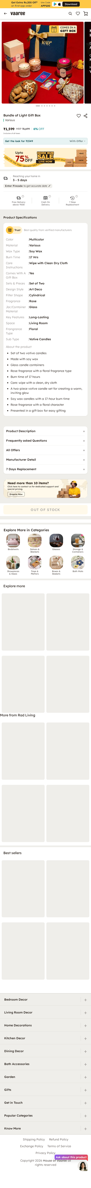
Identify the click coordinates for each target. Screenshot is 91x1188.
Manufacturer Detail (21, 460)
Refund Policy (58, 1139)
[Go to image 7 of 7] (54, 106)
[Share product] (85, 116)
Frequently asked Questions (26, 440)
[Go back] (5, 13)
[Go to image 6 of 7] (52, 106)
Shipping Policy (34, 1139)
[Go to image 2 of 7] (42, 106)
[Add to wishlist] (79, 116)
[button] (18, 200)
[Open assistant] (83, 1166)
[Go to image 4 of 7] (47, 106)
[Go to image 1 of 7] (38, 106)
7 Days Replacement (21, 469)
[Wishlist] (78, 13)
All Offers (13, 450)
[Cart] (85, 13)
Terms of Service (59, 1146)
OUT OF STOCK (45, 510)
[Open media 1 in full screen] (43, 63)
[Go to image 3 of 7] (44, 106)
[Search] (70, 13)
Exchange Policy (31, 1146)
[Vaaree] (17, 13)
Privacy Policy (45, 1153)
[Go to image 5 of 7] (49, 106)
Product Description (21, 431)
